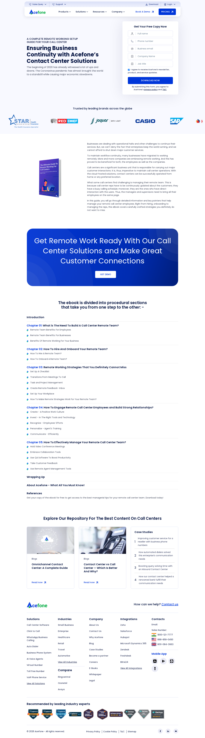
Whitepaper (95, 674)
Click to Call (33, 631)
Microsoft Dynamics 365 (133, 643)
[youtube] (175, 731)
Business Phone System (39, 652)
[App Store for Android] (163, 661)
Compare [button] (65, 670)
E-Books (93, 668)
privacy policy (151, 89)
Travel (61, 649)
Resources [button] (98, 11)
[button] (38, 4)
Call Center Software (38, 625)
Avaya (61, 689)
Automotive (64, 655)
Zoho (123, 625)
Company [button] (117, 11)
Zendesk (124, 649)
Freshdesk (125, 655)
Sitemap (132, 731)
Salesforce (126, 631)
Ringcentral (64, 677)
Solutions (81, 11)
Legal (92, 680)
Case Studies (96, 649)
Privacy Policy (93, 731)
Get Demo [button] (105, 274)
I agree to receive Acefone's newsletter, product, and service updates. (149, 71)
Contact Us (95, 631)
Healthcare (64, 637)
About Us (94, 625)
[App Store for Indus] (155, 668)
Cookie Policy (110, 731)
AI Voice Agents (35, 659)
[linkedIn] (168, 731)
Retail (61, 643)
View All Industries (67, 662)
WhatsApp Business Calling (37, 639)
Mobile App (159, 654)
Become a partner (98, 655)
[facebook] (160, 731)
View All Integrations (131, 668)
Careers (93, 662)
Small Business (66, 625)
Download (153, 4)
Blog (91, 643)
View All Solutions (36, 683)
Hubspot (124, 637)
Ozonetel (62, 683)
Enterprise (63, 631)
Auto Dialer (32, 646)
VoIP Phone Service (36, 677)
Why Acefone (96, 637)
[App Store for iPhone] (155, 661)
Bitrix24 (124, 662)
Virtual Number (35, 665)
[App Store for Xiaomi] (171, 661)
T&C (164, 89)
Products (63, 11)
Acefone (39, 731)
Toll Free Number (36, 671)
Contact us (169, 604)
